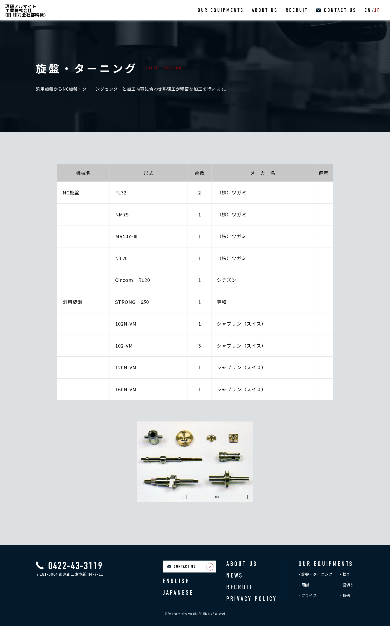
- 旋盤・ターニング (315, 574)
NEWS (234, 575)
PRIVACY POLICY (251, 598)
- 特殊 (345, 595)
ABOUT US (265, 10)
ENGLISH (176, 581)
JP (377, 10)
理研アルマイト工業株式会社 (25, 10)
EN (368, 10)
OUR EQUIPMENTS (221, 10)
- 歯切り (347, 584)
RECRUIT (297, 10)
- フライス (307, 595)
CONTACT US (340, 10)
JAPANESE (178, 592)
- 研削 (303, 584)
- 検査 (345, 574)
